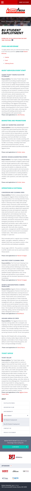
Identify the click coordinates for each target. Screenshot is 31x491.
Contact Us (7, 428)
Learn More (15, 447)
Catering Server (9, 63)
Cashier (7, 57)
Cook (6, 60)
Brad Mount (20, 313)
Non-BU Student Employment (12, 424)
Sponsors (5, 466)
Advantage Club (9, 407)
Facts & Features (9, 403)
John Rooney (21, 115)
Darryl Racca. (21, 347)
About (3, 21)
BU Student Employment (10, 420)
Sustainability (8, 411)
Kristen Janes (21, 152)
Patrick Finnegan (22, 255)
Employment (10, 21)
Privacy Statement (10, 432)
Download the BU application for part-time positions (14, 39)
